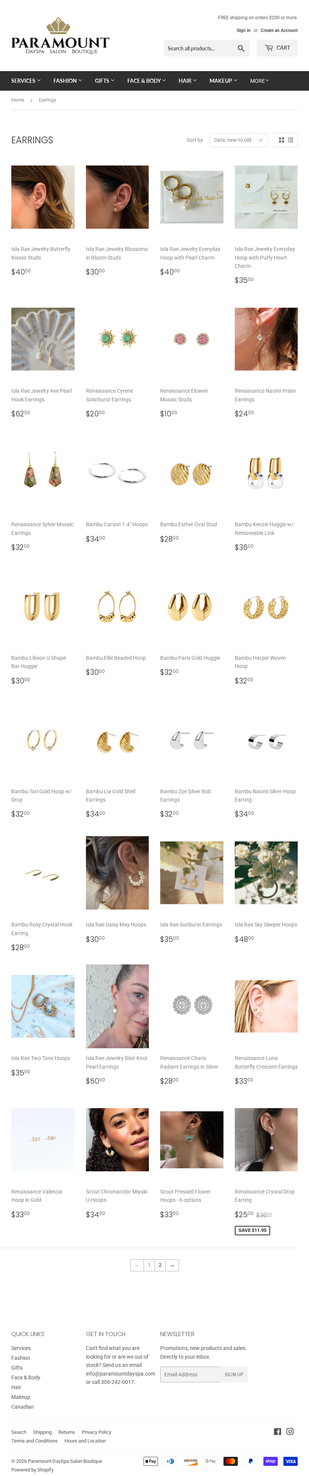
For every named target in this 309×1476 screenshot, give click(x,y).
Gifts (102, 80)
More (257, 81)
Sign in (244, 30)
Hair (186, 80)
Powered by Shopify (32, 1470)
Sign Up (234, 1374)
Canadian (22, 1407)
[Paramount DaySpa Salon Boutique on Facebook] (277, 1433)
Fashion (66, 80)
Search (18, 1432)
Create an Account (279, 30)
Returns (66, 1432)
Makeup (221, 80)
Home (17, 100)
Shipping (42, 1432)
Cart (282, 47)
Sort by (195, 140)
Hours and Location (85, 1441)
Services (24, 80)
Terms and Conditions (34, 1441)
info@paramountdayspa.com (120, 1374)
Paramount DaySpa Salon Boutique (65, 1461)
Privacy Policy (96, 1432)
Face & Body (144, 80)
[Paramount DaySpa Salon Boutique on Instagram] (290, 1433)
